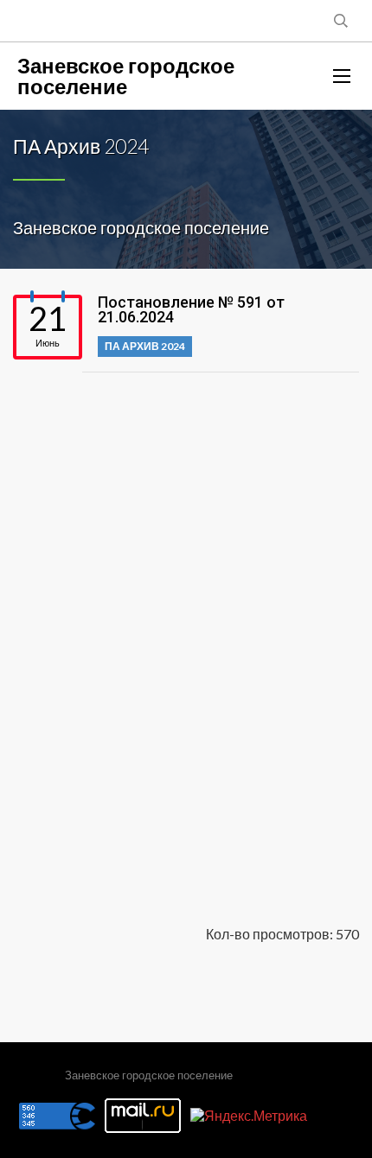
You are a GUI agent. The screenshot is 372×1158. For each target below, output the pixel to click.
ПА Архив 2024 (145, 346)
